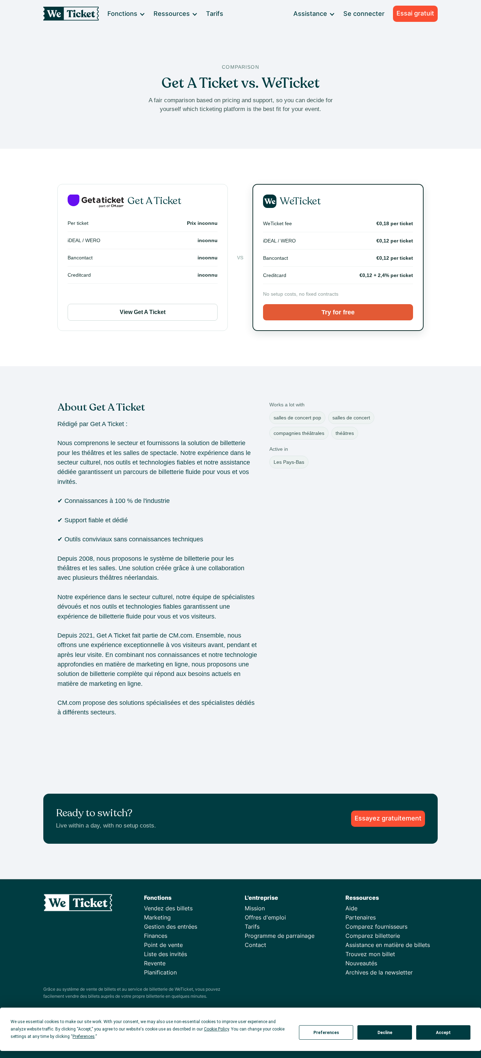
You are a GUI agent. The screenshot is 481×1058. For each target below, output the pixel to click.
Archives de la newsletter (379, 972)
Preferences (326, 1032)
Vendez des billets (168, 908)
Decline (384, 1032)
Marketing (157, 917)
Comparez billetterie (372, 935)
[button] (126, 14)
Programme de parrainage (279, 935)
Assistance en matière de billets (387, 944)
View (142, 312)
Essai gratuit (415, 13)
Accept (443, 1032)
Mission (255, 908)
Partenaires (360, 917)
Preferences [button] (84, 1036)
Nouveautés (361, 963)
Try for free (338, 312)
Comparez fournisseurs (376, 926)
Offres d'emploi (265, 917)
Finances (155, 935)
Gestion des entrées (170, 926)
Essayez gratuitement (388, 818)
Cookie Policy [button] (216, 1029)
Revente (154, 963)
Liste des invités (165, 954)
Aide (351, 908)
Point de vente (163, 944)
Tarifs (214, 13)
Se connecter (364, 13)
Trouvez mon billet (370, 954)
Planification (160, 972)
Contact (255, 944)
